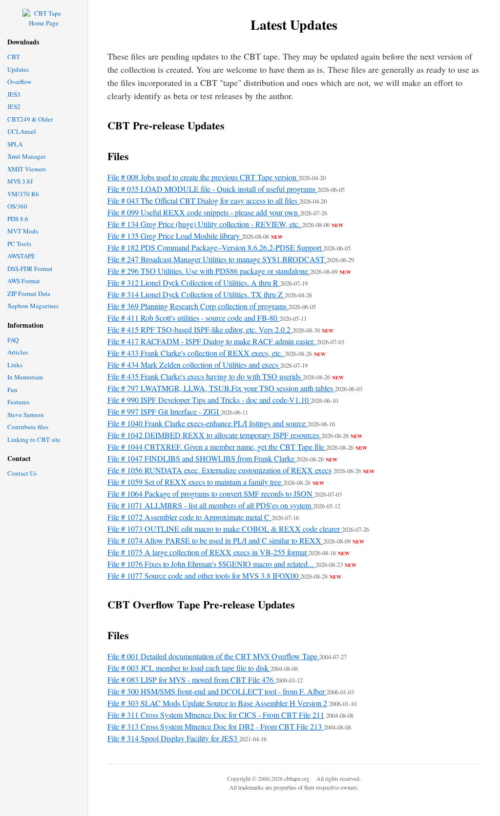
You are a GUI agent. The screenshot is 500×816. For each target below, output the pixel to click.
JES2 (14, 106)
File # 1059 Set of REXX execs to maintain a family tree (195, 482)
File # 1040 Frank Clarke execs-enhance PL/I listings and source (207, 423)
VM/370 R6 (23, 193)
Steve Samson (25, 414)
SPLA (14, 144)
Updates (18, 69)
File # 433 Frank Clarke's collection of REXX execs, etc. (196, 353)
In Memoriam (25, 377)
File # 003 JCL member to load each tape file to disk (189, 668)
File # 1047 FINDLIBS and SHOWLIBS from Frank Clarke (201, 458)
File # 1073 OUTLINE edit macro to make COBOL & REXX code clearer (224, 528)
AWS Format (23, 280)
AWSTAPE (21, 255)
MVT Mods (22, 231)
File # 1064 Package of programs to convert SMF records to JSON (210, 493)
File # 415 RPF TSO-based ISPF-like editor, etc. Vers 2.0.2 (199, 329)
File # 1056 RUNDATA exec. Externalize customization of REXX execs (219, 470)
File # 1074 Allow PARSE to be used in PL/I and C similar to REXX (215, 540)
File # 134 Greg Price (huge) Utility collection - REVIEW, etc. (204, 224)
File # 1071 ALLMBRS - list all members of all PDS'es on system (210, 505)
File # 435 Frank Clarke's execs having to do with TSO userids (205, 376)
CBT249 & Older (30, 119)
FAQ (13, 339)
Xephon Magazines (33, 305)
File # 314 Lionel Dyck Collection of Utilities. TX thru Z (196, 294)
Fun (12, 389)
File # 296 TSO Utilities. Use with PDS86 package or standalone (208, 271)
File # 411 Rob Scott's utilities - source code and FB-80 (193, 318)
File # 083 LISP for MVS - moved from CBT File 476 (191, 679)
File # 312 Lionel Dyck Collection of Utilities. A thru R (193, 282)
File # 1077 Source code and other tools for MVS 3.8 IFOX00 (203, 575)
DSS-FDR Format (30, 268)
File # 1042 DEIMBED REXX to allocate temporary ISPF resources (214, 435)
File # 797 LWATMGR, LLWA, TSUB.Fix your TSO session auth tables (221, 388)
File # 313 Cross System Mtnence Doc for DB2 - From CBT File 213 (215, 726)
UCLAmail (21, 131)
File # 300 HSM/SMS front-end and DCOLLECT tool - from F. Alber (217, 691)
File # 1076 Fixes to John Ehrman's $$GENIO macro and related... (211, 564)
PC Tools (19, 243)
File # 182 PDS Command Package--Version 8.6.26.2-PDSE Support (215, 247)
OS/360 (17, 206)
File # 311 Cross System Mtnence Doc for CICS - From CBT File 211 (215, 715)
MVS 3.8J (20, 181)
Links (14, 364)
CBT (13, 56)
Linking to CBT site (34, 439)
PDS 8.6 (17, 218)
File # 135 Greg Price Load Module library (174, 235)
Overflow (19, 81)
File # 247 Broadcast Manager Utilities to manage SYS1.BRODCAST (217, 259)
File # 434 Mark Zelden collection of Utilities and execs (193, 364)
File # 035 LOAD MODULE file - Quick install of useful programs (212, 189)
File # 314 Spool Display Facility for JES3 (173, 738)
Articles (17, 352)
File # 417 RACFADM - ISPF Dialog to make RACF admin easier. (212, 341)
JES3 (14, 94)
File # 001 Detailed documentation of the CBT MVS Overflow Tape (213, 656)
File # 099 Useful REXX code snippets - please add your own (203, 212)
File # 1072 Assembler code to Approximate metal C (189, 517)
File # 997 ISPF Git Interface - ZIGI (164, 411)
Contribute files (27, 426)
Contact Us (22, 473)
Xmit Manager (26, 156)
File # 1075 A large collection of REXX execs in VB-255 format (208, 552)
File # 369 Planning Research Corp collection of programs (198, 306)
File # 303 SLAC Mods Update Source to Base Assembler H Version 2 (217, 703)
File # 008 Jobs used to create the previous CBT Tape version (202, 177)
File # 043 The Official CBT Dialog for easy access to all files (203, 200)
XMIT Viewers (26, 169)
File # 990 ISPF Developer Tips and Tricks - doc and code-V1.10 (209, 400)
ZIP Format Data (28, 293)
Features (18, 402)
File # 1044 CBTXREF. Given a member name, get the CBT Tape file (216, 446)
